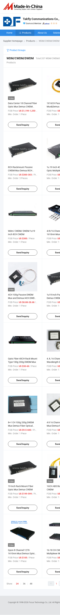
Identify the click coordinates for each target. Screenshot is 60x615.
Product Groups (17, 50)
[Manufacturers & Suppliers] (23, 6)
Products (26, 32)
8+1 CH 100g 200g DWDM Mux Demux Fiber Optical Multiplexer (21, 426)
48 (31, 583)
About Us (42, 32)
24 (17, 583)
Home (9, 32)
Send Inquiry (22, 125)
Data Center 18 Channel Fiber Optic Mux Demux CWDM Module (22, 106)
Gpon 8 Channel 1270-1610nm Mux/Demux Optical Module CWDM (22, 553)
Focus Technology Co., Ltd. (40, 602)
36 (24, 583)
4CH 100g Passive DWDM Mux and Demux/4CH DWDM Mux (22, 298)
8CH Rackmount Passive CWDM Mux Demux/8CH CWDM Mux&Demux (20, 170)
